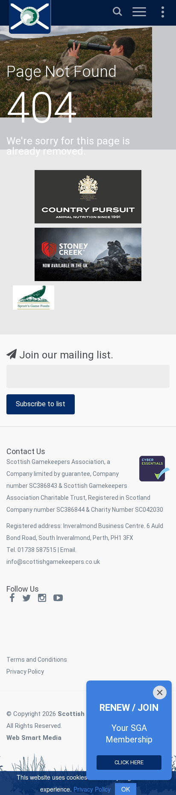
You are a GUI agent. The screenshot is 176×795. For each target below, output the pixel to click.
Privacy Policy (25, 671)
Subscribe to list (40, 404)
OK (125, 789)
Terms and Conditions (36, 659)
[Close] (160, 692)
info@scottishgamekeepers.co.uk (53, 561)
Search (117, 8)
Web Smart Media (34, 738)
